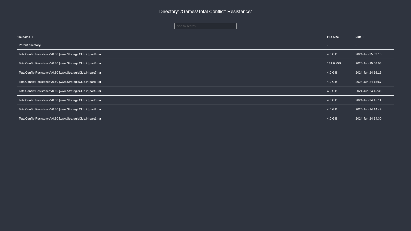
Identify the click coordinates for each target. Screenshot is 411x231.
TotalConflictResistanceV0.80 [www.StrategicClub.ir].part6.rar (60, 81)
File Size (333, 36)
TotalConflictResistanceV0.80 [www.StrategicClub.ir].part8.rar (60, 63)
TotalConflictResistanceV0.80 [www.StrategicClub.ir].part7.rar (60, 72)
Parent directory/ (30, 45)
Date (358, 36)
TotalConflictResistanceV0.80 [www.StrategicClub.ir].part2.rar (60, 109)
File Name (23, 36)
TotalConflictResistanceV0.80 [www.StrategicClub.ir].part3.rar (60, 100)
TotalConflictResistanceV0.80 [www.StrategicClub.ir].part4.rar (60, 54)
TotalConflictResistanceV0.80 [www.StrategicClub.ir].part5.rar (60, 91)
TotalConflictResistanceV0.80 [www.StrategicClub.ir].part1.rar (60, 118)
